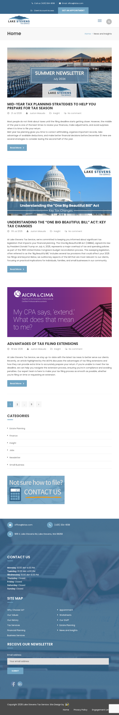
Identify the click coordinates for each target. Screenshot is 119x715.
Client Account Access (44, 10)
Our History (12, 620)
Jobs (12, 450)
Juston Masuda (37, 113)
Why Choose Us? (15, 609)
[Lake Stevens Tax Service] (18, 19)
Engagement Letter (102, 709)
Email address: (14, 654)
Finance (14, 435)
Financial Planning (16, 630)
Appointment (66, 609)
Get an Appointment (73, 10)
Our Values (12, 615)
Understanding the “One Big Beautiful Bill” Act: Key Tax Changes (56, 224)
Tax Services (13, 625)
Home (88, 33)
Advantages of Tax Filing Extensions (42, 343)
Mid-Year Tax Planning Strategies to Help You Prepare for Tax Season (51, 106)
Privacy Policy (80, 709)
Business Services (16, 635)
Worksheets (65, 615)
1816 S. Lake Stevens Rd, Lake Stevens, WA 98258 (39, 534)
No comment (74, 113)
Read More (15, 147)
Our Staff (64, 620)
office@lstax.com (24, 524)
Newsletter (15, 457)
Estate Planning (17, 428)
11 (31, 404)
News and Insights (68, 630)
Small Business (17, 464)
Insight (56, 113)
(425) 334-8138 (62, 524)
